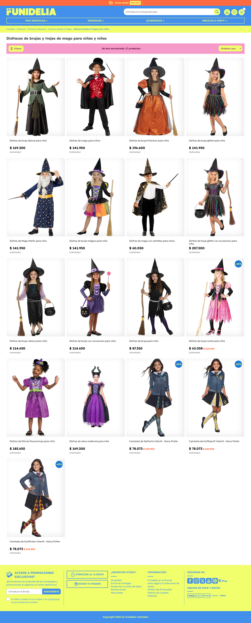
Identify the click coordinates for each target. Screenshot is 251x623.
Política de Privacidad (160, 589)
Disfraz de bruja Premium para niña (149, 140)
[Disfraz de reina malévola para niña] (96, 397)
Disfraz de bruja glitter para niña (207, 140)
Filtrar (18, 48)
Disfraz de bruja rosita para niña (207, 341)
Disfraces (94, 20)
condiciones (54, 599)
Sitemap (152, 595)
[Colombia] (190, 581)
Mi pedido (116, 580)
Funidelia (10, 29)
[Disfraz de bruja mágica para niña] (96, 197)
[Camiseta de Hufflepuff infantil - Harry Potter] (215, 397)
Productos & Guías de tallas (126, 586)
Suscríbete (51, 591)
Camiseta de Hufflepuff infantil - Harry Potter (214, 441)
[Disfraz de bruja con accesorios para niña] (96, 297)
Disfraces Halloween (37, 29)
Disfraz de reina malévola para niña (89, 441)
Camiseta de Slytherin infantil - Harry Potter (153, 441)
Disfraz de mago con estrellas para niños (152, 240)
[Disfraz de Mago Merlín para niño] (36, 197)
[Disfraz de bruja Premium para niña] (155, 97)
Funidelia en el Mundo (160, 580)
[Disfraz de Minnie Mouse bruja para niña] (36, 397)
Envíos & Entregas (121, 583)
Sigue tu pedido (89, 583)
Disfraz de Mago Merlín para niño (28, 240)
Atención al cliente (89, 574)
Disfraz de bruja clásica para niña (28, 341)
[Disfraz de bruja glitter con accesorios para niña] (215, 197)
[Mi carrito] (242, 12)
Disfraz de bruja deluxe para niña (28, 140)
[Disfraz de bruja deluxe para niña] (36, 97)
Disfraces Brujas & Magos (60, 29)
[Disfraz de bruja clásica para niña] (36, 297)
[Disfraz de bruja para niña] (155, 297)
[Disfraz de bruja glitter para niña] (215, 97)
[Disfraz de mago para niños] (96, 97)
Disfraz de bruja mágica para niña (88, 240)
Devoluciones (118, 589)
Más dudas (117, 592)
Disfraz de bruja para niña (143, 341)
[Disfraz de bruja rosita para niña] (215, 297)
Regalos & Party (213, 20)
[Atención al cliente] (234, 12)
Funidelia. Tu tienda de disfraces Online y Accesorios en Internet (31, 11)
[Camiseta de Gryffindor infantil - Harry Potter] (36, 498)
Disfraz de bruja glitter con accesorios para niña (213, 242)
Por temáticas (35, 20)
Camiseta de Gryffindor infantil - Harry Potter (35, 541)
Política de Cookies (158, 592)
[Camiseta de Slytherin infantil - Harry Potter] (155, 397)
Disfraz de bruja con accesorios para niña (92, 341)
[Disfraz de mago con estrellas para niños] (155, 197)
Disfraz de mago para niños (84, 140)
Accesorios (154, 20)
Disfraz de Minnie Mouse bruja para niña (32, 441)
